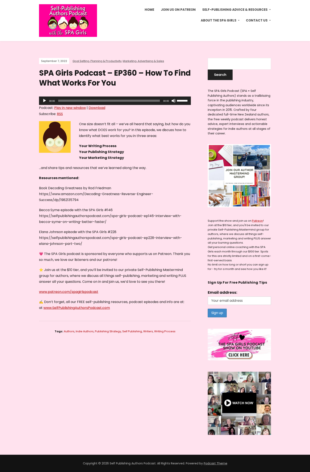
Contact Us (257, 20)
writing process (164, 331)
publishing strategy (108, 331)
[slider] (183, 100)
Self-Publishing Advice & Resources (235, 9)
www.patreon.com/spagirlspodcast (68, 291)
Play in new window (70, 107)
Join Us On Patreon (178, 9)
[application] (115, 101)
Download (97, 107)
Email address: (222, 292)
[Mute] (173, 101)
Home (149, 9)
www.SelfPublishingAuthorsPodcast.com (76, 307)
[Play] (44, 101)
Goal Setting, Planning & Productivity (97, 61)
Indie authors (85, 331)
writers (148, 331)
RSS (60, 113)
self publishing (132, 331)
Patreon (257, 221)
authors (69, 331)
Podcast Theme (215, 463)
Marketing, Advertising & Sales (143, 61)
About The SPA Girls (218, 20)
